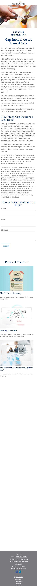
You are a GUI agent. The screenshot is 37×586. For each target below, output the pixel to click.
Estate (18, 584)
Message (4, 230)
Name (3, 208)
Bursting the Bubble (8, 330)
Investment (18, 581)
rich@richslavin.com (18, 569)
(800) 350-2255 (22, 559)
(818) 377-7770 (21, 557)
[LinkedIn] (20, 572)
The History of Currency (10, 293)
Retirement (18, 579)
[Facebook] (17, 572)
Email (3, 219)
